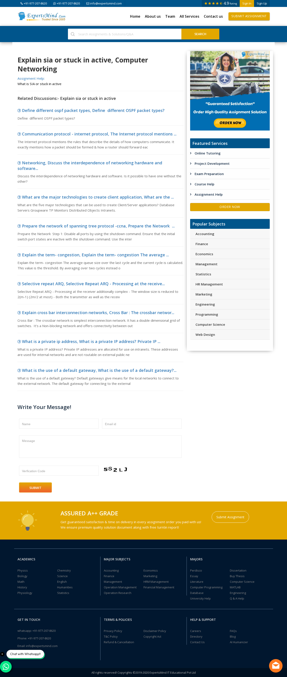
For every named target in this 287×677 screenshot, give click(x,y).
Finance (202, 244)
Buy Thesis (237, 576)
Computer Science (210, 324)
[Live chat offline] (276, 666)
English (62, 582)
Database (197, 593)
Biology (22, 576)
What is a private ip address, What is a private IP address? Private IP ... (91, 341)
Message (28, 441)
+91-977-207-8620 (35, 3)
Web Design (205, 334)
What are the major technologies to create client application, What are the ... (98, 197)
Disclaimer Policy (155, 631)
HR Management (209, 284)
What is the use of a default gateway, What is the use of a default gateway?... (99, 370)
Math (20, 582)
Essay (194, 576)
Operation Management (120, 587)
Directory (196, 636)
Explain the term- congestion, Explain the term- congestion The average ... (95, 254)
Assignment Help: (31, 78)
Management (206, 264)
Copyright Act (152, 636)
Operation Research (117, 593)
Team (170, 16)
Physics (22, 570)
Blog (233, 636)
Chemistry (64, 570)
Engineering (205, 304)
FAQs (233, 631)
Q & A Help (237, 598)
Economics (204, 254)
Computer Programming (206, 587)
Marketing (204, 294)
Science (62, 576)
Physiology (24, 593)
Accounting (205, 233)
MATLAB (235, 587)
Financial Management (159, 587)
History (22, 587)
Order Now (230, 207)
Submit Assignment (249, 16)
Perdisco (196, 570)
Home (135, 16)
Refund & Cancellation (119, 642)
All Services (189, 16)
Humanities (65, 587)
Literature (196, 582)
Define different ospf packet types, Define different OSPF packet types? (93, 110)
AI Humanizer (239, 642)
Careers (195, 631)
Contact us (213, 16)
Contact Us (197, 642)
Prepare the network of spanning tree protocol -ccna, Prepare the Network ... (98, 226)
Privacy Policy (113, 631)
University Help (200, 598)
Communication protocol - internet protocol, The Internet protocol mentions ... (99, 134)
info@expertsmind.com (106, 3)
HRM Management (156, 582)
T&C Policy (111, 636)
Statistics (203, 274)
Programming (207, 314)
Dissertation (238, 570)
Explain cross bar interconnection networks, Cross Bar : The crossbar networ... (98, 312)
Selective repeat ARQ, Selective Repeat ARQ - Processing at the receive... (93, 283)
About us (153, 16)
